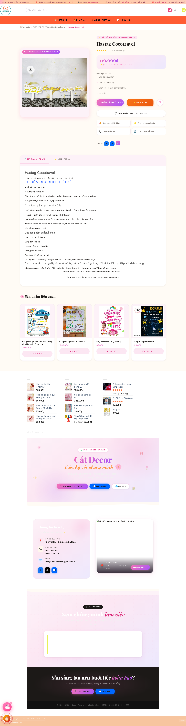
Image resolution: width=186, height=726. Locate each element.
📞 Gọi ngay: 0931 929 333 (72, 486)
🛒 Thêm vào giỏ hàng (110, 102)
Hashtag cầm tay (59, 27)
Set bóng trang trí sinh (48, 259)
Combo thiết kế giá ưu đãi (37, 255)
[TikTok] (47, 570)
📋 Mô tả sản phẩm (34, 159)
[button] (175, 10)
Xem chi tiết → (37, 354)
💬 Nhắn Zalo (105, 691)
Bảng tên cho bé (32, 241)
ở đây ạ (41, 237)
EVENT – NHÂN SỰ (102, 20)
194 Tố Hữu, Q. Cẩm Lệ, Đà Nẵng (60, 542)
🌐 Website (120, 486)
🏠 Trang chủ (25, 27)
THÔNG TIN (124, 20)
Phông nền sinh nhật (34, 250)
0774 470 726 (52, 553)
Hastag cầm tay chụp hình (37, 246)
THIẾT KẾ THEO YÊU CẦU (42, 27)
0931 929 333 (64, 2)
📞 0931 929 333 (82, 691)
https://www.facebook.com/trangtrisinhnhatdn (97, 277)
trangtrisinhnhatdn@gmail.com (60, 561)
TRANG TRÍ (62, 20)
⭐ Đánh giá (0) (62, 159)
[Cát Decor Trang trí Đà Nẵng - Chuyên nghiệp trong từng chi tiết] (11, 10)
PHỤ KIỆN (80, 20)
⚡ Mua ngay (140, 102)
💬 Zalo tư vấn (99, 486)
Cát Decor (72, 705)
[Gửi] (170, 10)
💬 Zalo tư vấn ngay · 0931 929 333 (131, 113)
